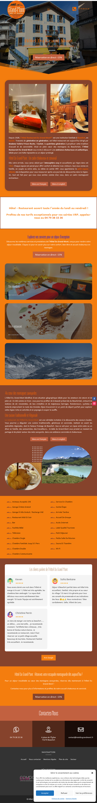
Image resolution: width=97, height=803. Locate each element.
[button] (92, 773)
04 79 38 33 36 (54, 217)
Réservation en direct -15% (48, 57)
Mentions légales (71, 798)
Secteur (73, 759)
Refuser (64, 793)
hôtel (11, 165)
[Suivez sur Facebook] (94, 399)
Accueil (23, 759)
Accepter (45, 793)
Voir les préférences (84, 793)
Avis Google (48, 657)
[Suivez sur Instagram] (94, 403)
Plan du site (63, 759)
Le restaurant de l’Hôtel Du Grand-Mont (21, 419)
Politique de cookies (58, 798)
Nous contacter (35, 759)
